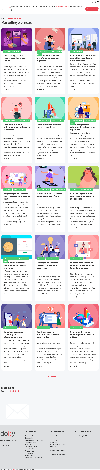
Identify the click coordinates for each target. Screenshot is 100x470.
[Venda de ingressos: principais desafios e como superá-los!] (83, 108)
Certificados (29, 438)
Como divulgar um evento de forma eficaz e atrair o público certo (82, 196)
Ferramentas (29, 444)
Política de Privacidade (83, 431)
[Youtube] (98, 2)
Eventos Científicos (39, 6)
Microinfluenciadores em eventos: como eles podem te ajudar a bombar (82, 265)
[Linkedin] (92, 2)
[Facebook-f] (76, 436)
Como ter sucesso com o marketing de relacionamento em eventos (14, 335)
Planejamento (30, 451)
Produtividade (29, 453)
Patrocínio (53, 446)
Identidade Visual (30, 449)
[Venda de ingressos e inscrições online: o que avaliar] (16, 39)
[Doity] (7, 8)
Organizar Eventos (43, 51)
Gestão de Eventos (31, 447)
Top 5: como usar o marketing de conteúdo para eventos (48, 334)
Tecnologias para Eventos (33, 457)
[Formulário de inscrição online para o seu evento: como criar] (16, 247)
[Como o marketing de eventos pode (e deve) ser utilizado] (83, 316)
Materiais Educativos (76, 6)
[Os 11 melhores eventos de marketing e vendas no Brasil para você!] (83, 39)
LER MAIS (6, 89)
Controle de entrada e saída (34, 440)
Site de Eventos (30, 455)
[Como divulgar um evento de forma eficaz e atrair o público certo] (83, 177)
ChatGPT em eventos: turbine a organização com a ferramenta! (16, 127)
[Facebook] (90, 2)
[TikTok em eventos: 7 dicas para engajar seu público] (50, 177)
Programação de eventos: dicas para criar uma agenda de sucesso (16, 196)
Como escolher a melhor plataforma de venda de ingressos (48, 58)
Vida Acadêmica (50, 6)
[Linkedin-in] (79, 436)
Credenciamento (30, 442)
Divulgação (8, 189)
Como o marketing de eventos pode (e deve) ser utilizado (82, 334)
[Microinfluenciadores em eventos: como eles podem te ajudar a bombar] (83, 247)
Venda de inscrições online (12, 51)
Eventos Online (14, 6)
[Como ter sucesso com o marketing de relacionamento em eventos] (16, 316)
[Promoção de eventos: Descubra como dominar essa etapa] (50, 247)
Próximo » (54, 376)
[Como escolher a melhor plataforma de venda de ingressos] (50, 39)
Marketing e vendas (77, 51)
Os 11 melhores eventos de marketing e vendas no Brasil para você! (83, 58)
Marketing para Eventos (58, 189)
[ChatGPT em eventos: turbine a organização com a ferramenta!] (16, 108)
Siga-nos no (10, 391)
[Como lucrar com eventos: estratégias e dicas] (50, 108)
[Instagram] (95, 2)
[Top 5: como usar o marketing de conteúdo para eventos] (50, 316)
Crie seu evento (92, 9)
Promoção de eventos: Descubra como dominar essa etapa (48, 265)
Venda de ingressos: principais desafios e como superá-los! (82, 127)
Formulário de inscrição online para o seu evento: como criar (15, 265)
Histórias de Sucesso (77, 11)
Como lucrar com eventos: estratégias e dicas (49, 125)
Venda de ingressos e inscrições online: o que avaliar (14, 58)
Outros (27, 460)
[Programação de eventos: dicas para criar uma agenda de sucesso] (16, 177)
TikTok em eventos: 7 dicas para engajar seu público (49, 195)
